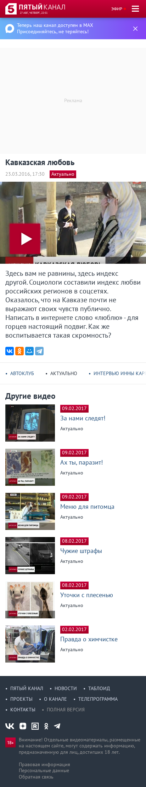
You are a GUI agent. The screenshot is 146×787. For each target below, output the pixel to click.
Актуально (62, 174)
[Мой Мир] (29, 351)
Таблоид (99, 688)
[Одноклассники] (19, 351)
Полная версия (66, 709)
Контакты (22, 709)
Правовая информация (44, 764)
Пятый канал (26, 688)
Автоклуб (22, 373)
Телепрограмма (98, 699)
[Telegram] (39, 351)
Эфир (116, 8)
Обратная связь (36, 777)
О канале (55, 699)
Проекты (21, 699)
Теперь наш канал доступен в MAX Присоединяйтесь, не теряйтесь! (55, 28)
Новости (66, 688)
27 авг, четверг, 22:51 (33, 12)
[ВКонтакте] (9, 351)
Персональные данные (44, 770)
